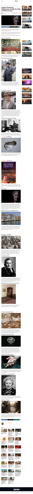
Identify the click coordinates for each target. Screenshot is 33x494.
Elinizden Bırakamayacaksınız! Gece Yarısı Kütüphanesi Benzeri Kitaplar (18, 434)
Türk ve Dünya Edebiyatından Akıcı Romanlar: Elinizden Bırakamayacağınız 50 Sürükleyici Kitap (11, 458)
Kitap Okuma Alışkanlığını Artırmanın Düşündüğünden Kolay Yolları (17, 442)
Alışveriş (10, 455)
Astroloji (3, 471)
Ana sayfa (2, 5)
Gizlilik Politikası (17, 492)
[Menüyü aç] (2, 1)
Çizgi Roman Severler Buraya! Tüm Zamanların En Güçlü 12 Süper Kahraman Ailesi (18, 466)
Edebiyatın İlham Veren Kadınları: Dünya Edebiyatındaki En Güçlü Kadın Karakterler (11, 474)
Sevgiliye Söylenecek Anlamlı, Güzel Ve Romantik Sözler (18, 458)
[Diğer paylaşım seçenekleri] (20, 27)
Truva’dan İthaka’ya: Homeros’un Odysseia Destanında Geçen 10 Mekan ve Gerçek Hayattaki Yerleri (18, 474)
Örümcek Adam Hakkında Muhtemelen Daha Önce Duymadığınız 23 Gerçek (18, 450)
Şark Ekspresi (4, 160)
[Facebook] (14, 489)
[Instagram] (17, 489)
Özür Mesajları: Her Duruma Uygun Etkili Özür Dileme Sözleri (11, 442)
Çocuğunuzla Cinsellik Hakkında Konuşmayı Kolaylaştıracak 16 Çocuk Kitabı (4, 442)
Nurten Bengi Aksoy (5, 13)
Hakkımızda (12, 492)
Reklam (28, 492)
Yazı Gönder (25, 492)
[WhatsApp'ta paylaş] (18, 27)
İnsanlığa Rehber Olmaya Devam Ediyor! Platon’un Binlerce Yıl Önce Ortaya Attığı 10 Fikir (4, 450)
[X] (15, 489)
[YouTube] (18, 489)
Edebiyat (4, 5)
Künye (14, 492)
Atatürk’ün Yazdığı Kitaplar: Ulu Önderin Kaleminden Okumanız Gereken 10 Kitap (11, 482)
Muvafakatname (21, 492)
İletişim (30, 492)
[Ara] (31, 1)
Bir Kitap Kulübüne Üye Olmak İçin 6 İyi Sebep (4, 433)
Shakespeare (2, 56)
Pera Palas (3, 136)
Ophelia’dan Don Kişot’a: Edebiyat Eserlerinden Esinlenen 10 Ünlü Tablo (3, 482)
